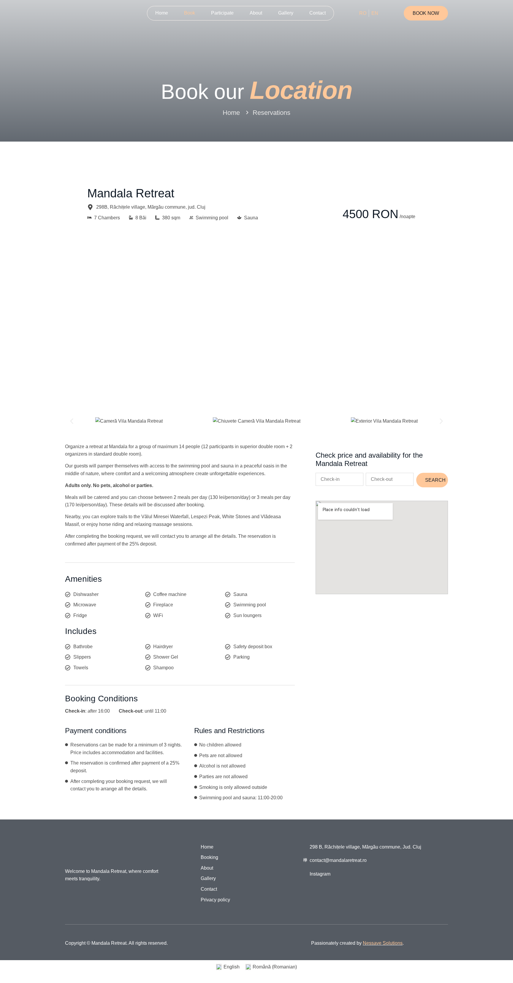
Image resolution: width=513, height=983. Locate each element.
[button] (71, 421)
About (256, 12)
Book (189, 12)
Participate (222, 12)
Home (161, 12)
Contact (317, 12)
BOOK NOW (426, 13)
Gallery (285, 12)
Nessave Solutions (383, 943)
